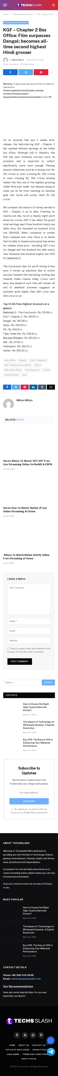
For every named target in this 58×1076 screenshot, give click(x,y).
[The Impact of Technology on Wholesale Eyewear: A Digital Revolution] (11, 726)
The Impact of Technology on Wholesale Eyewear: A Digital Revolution (38, 725)
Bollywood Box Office (15, 23)
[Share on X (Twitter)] (25, 72)
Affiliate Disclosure (18, 1050)
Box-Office (10, 360)
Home (12, 1045)
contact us (38, 1045)
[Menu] (5, 5)
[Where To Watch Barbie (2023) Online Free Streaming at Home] (29, 536)
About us (23, 1045)
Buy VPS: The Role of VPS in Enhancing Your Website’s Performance (38, 742)
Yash (24, 375)
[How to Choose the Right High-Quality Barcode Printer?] (11, 708)
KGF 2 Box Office (13, 370)
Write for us (29, 1059)
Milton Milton (18, 60)
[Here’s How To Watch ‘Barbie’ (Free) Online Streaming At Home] (29, 489)
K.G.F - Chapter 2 (38, 360)
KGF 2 (38, 365)
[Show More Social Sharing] (52, 72)
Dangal (22, 360)
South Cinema (11, 375)
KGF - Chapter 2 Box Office (18, 365)
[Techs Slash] (29, 5)
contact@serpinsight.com (26, 978)
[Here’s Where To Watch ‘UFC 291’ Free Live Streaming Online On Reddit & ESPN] (29, 442)
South (46, 370)
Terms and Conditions (35, 1054)
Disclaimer (13, 1054)
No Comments (12, 64)
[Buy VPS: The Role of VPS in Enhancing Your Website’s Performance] (11, 744)
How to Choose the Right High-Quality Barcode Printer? (36, 707)
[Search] (53, 5)
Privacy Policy (30, 812)
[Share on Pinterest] (41, 72)
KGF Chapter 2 (32, 370)
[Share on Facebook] (10, 72)
